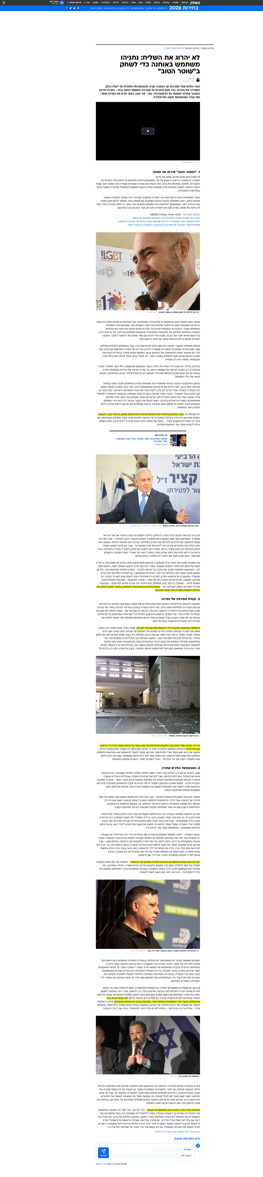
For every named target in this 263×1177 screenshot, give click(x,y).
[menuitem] (183, 2)
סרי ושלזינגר (150, 8)
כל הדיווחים (162, 8)
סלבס (148, 3)
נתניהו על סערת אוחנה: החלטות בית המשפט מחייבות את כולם (166, 218)
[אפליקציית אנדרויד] (78, 8)
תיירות (116, 3)
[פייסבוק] (66, 8)
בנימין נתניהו (195, 1132)
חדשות (185, 3)
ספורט (175, 3)
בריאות (125, 3)
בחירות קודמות (110, 8)
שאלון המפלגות (137, 8)
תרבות (157, 3)
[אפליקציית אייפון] (74, 8)
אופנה (95, 3)
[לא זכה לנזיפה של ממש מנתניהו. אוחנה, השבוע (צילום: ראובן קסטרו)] (148, 273)
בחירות (166, 3)
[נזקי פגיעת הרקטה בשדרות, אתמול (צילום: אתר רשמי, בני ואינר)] (148, 697)
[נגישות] (3, 3)
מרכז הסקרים (123, 8)
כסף (141, 3)
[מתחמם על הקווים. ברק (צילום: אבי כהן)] (148, 1047)
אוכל (134, 3)
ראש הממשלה (183, 1132)
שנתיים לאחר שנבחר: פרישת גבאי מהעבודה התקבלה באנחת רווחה (164, 225)
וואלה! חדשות (96, 8)
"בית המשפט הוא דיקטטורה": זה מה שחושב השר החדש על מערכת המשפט (159, 221)
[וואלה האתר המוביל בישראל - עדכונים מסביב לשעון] (195, 2)
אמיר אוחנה (171, 1132)
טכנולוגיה (105, 3)
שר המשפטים (160, 1132)
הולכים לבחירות (191, 215)
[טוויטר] (70, 8)
